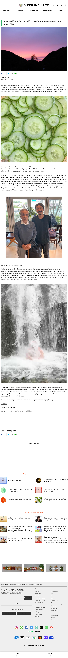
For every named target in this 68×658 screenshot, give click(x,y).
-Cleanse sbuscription (41, 598)
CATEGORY (17, 653)
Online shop (6, 10)
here (42, 171)
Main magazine (54, 600)
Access (61, 10)
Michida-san (38, 169)
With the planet (47, 10)
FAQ (16, 604)
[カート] (65, 5)
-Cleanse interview (40, 600)
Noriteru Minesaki (11, 271)
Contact (53, 617)
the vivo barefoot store (28, 387)
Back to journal (34, 443)
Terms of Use (54, 608)
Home (36, 588)
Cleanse (20, 10)
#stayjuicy (4, 403)
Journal (37, 616)
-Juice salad (39, 614)
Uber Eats (41, 627)
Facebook (26, 627)
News (52, 588)
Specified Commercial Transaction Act (56, 605)
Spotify (46, 627)
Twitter (31, 627)
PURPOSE (51, 653)
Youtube (51, 627)
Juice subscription (39, 602)
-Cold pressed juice (41, 607)
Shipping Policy (55, 615)
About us (37, 591)
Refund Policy (54, 612)
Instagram (16, 627)
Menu (52, 593)
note (36, 627)
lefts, (31, 167)
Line (21, 627)
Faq (51, 602)
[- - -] (3, 5)
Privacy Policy (54, 610)
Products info (34, 10)
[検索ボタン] (61, 5)
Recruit (52, 598)
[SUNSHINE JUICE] (36, 5)
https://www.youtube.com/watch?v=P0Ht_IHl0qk (16, 411)
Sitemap (53, 619)
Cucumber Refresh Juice (58, 85)
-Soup (37, 611)
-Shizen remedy (40, 609)
